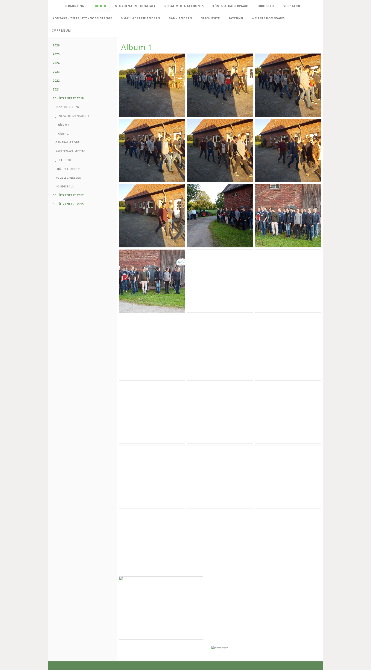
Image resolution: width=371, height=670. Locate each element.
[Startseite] (54, 6)
